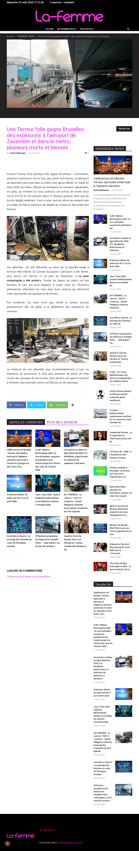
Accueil (50, 29)
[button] (128, 29)
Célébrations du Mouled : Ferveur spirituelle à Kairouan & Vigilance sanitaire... (112, 182)
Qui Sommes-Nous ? (67, 29)
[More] (72, 405)
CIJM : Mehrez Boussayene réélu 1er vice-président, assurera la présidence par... (121, 222)
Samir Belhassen (18, 153)
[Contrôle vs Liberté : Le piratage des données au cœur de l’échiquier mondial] (19, 524)
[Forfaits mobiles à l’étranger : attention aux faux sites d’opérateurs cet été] (100, 471)
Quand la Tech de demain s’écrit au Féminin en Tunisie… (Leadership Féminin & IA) (75, 543)
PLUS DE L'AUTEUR (62, 422)
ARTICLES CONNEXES (26, 422)
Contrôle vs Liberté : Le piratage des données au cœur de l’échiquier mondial (103, 768)
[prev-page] (9, 556)
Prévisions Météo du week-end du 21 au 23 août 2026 (17, 498)
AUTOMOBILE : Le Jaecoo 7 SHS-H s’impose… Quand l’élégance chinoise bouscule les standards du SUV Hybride (103, 742)
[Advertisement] (47, 163)
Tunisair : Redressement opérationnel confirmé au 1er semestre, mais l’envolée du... (120, 416)
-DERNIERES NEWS (25, 36)
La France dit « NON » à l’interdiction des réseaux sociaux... (121, 454)
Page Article (87, 29)
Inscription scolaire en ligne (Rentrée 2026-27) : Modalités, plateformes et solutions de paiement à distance (76, 456)
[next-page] (14, 556)
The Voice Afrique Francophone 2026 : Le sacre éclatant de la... (120, 566)
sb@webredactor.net (70, 842)
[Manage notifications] (7, 843)
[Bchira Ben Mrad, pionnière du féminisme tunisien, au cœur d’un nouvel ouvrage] (100, 490)
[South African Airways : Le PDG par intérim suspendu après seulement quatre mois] (100, 394)
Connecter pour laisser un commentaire (28, 576)
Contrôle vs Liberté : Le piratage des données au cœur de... (121, 321)
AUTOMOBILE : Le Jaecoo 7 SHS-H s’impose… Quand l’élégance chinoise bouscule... (119, 301)
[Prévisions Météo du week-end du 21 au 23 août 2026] (19, 483)
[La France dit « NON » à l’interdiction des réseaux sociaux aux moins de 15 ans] (100, 454)
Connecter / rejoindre (62, 2)
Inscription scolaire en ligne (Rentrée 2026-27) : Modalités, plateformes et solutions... (120, 244)
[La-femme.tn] (69, 16)
